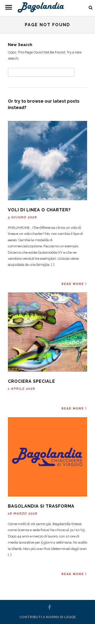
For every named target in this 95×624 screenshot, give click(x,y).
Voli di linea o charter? (39, 209)
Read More (72, 284)
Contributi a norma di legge (47, 617)
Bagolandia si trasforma (41, 506)
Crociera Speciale (31, 381)
